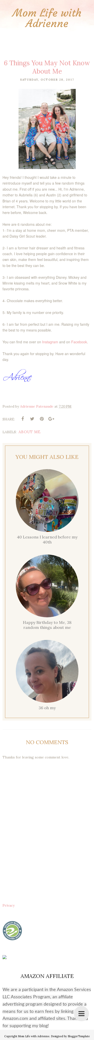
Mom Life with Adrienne (47, 18)
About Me (30, 431)
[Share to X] (32, 419)
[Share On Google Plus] (51, 419)
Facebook (79, 341)
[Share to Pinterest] (42, 419)
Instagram (50, 341)
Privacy (9, 905)
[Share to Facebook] (23, 419)
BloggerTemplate (79, 1036)
